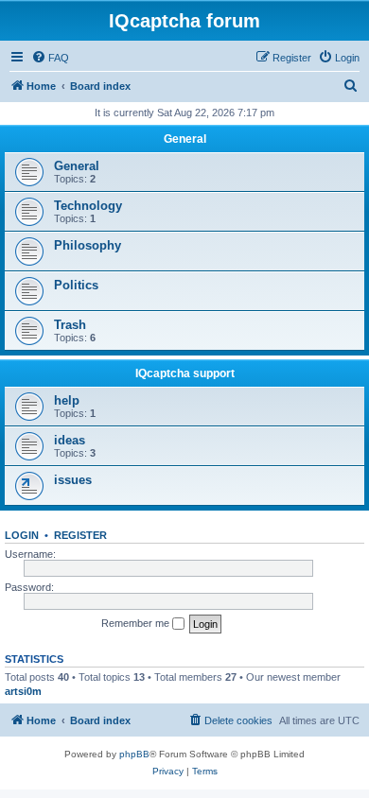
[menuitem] (50, 57)
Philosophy (87, 245)
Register (80, 535)
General (185, 139)
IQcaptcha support (185, 373)
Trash (70, 325)
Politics (76, 285)
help (66, 400)
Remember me (136, 623)
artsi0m (23, 691)
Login (22, 535)
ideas (69, 440)
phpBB (134, 754)
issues (73, 480)
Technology (88, 206)
